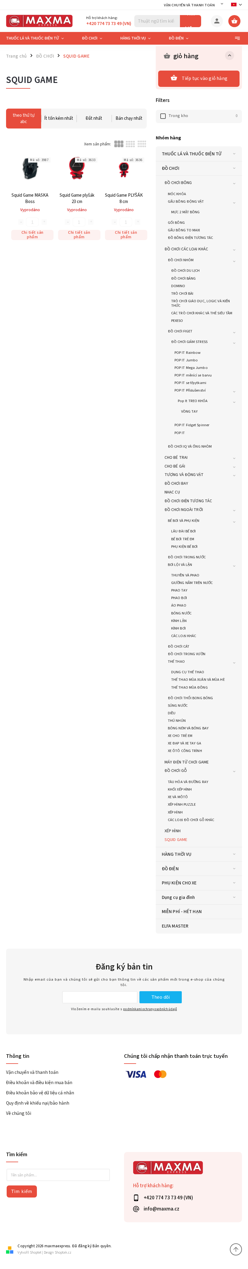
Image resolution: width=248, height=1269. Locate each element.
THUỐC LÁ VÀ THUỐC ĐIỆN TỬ (192, 154)
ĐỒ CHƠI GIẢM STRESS (189, 341)
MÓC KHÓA (177, 194)
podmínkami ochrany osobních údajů (150, 1009)
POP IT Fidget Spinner (192, 425)
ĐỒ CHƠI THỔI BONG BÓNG (190, 698)
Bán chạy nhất (129, 118)
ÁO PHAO (178, 605)
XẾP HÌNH (175, 812)
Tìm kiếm (190, 21)
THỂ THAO (176, 661)
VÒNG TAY (189, 411)
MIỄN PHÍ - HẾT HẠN (182, 911)
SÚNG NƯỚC (178, 705)
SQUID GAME (176, 840)
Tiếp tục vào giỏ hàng (204, 78)
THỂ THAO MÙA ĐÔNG (189, 687)
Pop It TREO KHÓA (193, 401)
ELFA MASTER (175, 926)
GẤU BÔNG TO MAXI (184, 230)
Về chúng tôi (18, 1113)
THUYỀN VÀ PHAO (185, 575)
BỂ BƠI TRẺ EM (182, 539)
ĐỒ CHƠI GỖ (176, 771)
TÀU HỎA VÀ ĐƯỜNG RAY (188, 782)
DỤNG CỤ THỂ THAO (187, 672)
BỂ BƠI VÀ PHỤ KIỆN (183, 520)
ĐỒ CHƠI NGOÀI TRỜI (184, 510)
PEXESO (177, 320)
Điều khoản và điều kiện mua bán (39, 1082)
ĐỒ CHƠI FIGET (180, 331)
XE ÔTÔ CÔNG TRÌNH (185, 750)
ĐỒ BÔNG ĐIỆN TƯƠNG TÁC (190, 237)
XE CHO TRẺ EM (180, 735)
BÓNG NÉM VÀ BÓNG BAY (188, 728)
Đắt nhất (94, 118)
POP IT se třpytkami (190, 382)
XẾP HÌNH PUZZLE (182, 804)
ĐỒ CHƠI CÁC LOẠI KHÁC (186, 249)
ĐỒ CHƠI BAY (176, 484)
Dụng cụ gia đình (178, 897)
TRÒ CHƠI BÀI (182, 293)
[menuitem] (39, 38)
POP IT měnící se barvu (193, 375)
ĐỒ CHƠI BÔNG (178, 183)
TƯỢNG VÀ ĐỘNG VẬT (184, 475)
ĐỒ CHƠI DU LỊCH (185, 270)
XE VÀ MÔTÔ (178, 797)
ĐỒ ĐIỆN (170, 868)
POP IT (180, 433)
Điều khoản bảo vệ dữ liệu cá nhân (40, 1093)
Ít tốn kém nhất (58, 118)
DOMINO (178, 286)
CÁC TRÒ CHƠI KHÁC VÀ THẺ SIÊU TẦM (201, 313)
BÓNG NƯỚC (181, 613)
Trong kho (202, 116)
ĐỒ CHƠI (170, 168)
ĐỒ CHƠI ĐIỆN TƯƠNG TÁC (188, 501)
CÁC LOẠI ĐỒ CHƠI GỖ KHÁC (191, 820)
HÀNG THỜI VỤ (176, 854)
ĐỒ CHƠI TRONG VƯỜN (186, 654)
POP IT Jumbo (186, 360)
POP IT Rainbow (188, 352)
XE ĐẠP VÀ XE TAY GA (184, 743)
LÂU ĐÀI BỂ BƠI (183, 531)
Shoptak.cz (63, 1252)
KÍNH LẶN (179, 620)
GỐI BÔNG (176, 222)
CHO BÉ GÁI (175, 466)
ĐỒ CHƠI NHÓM (181, 260)
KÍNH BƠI (178, 628)
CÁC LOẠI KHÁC (183, 636)
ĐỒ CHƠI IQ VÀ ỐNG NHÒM (190, 446)
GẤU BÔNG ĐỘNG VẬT (186, 201)
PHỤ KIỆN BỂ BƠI (184, 546)
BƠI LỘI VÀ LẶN (180, 564)
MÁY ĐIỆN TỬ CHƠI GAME (187, 762)
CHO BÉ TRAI (176, 458)
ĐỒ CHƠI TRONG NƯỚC (187, 557)
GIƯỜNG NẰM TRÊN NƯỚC (192, 582)
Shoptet (35, 1252)
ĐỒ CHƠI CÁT (178, 646)
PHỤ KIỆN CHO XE (179, 883)
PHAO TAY (179, 590)
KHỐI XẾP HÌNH (180, 789)
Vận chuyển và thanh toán (189, 5)
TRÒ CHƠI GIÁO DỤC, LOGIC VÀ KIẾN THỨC (200, 303)
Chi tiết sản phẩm (32, 235)
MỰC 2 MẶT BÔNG (185, 212)
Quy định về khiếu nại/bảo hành (37, 1103)
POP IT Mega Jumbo (191, 367)
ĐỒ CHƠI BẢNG (183, 278)
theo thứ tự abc (23, 118)
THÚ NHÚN (177, 720)
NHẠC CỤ (172, 492)
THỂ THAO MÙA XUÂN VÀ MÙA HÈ (198, 679)
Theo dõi (161, 997)
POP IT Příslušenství (190, 390)
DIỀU (171, 713)
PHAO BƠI (179, 598)
